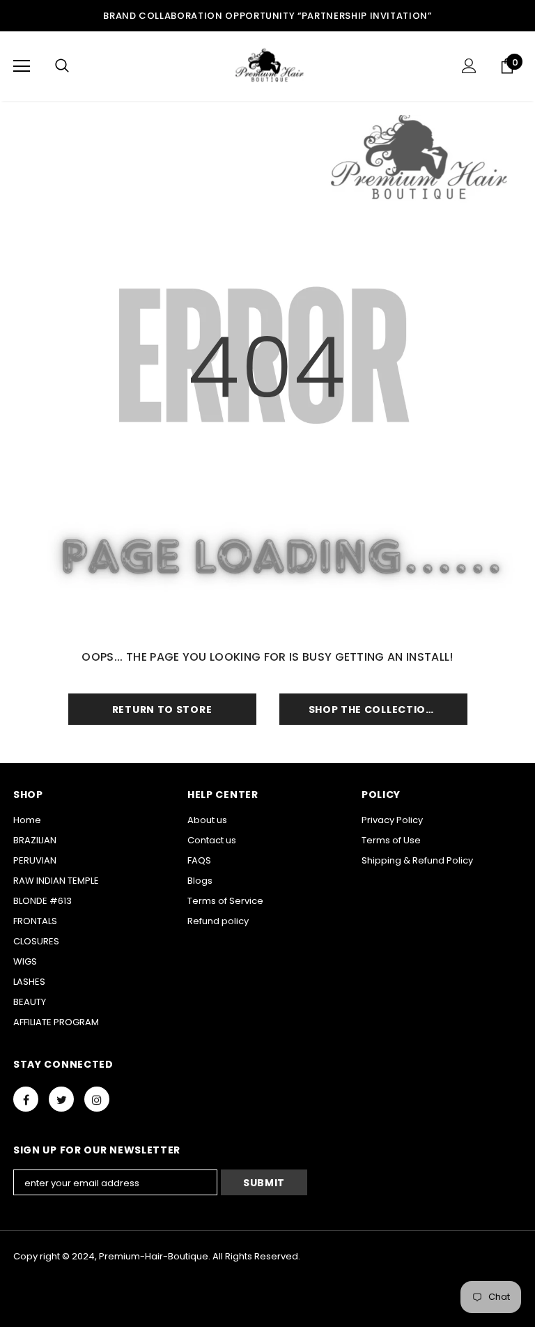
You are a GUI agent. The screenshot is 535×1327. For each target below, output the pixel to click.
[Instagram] (96, 1099)
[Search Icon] (62, 66)
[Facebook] (25, 1099)
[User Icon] (469, 66)
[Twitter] (61, 1099)
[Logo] (267, 65)
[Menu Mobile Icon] (21, 66)
